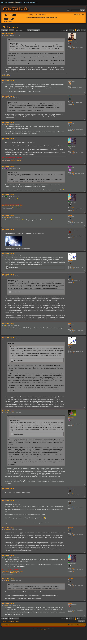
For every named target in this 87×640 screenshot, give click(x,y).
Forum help (18, 160)
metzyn (70, 40)
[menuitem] (37, 15)
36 (72, 266)
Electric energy (10, 27)
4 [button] (77, 30)
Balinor (70, 95)
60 (72, 234)
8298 (73, 172)
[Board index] (16, 9)
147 (72, 101)
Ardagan (70, 122)
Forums (14, 2)
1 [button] (71, 30)
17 (72, 493)
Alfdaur (70, 603)
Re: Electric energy (8, 33)
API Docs (35, 2)
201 (72, 533)
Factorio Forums (10, 17)
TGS (69, 273)
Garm (69, 323)
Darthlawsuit (71, 417)
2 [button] (73, 30)
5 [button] (79, 30)
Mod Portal (27, 2)
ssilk (69, 145)
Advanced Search (15, 159)
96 (72, 46)
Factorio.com (5, 2)
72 (72, 609)
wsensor (70, 80)
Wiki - (15, 160)
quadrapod (70, 260)
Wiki (20, 2)
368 (72, 329)
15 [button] (82, 30)
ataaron (70, 229)
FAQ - (12, 160)
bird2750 (70, 488)
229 (72, 279)
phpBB (39, 628)
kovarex (70, 166)
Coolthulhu (70, 527)
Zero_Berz (70, 500)
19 (72, 505)
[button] (67, 30)
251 (72, 423)
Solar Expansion (6, 75)
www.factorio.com (8, 21)
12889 (73, 151)
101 (72, 128)
